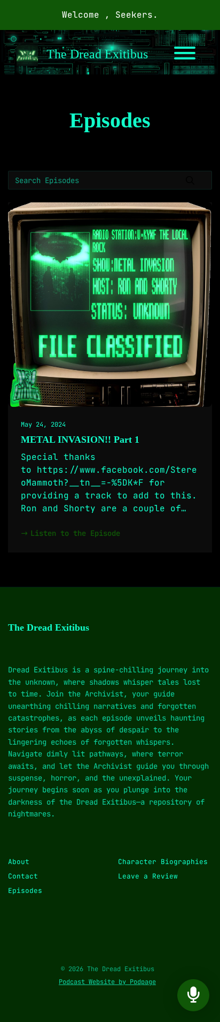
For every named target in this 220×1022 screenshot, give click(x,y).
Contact (23, 876)
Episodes (25, 890)
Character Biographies (163, 861)
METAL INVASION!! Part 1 (80, 439)
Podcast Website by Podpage (107, 982)
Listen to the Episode (75, 533)
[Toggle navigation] (184, 55)
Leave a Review (148, 876)
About (18, 861)
